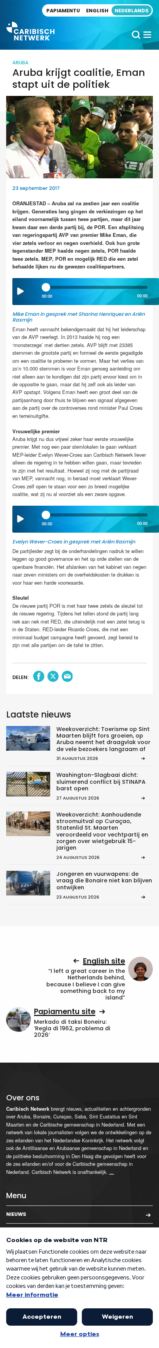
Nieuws (16, 1214)
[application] (85, 291)
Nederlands (132, 10)
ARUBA (20, 62)
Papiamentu (63, 10)
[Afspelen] (20, 291)
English (97, 10)
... (111, 1171)
